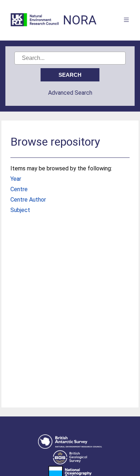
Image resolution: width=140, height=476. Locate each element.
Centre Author (28, 199)
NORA (80, 20)
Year (15, 178)
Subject (20, 210)
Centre (19, 189)
